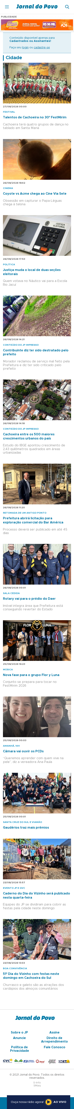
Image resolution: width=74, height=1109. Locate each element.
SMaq (37, 1085)
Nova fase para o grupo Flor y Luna (31, 675)
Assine (54, 1032)
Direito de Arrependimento (54, 1039)
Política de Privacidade (19, 1049)
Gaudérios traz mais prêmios (26, 827)
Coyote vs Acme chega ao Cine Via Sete (35, 193)
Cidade (14, 57)
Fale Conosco (54, 1047)
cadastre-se (42, 47)
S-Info (37, 1082)
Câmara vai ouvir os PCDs (23, 751)
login (25, 47)
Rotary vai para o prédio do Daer (29, 598)
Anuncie (19, 1038)
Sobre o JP (19, 1032)
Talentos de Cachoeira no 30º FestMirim (35, 117)
